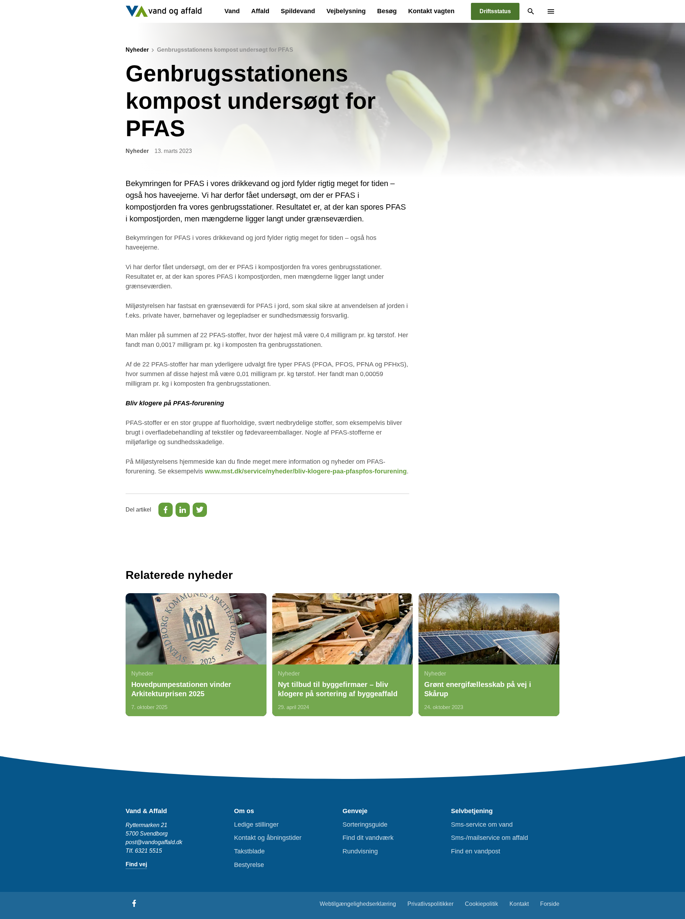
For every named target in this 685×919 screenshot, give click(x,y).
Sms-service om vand (482, 824)
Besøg (387, 11)
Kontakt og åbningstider (267, 837)
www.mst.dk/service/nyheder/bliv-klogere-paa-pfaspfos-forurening (306, 471)
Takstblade (249, 851)
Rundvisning (360, 851)
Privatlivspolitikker (430, 904)
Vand (232, 11)
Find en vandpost (475, 851)
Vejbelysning (346, 11)
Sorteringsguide (364, 824)
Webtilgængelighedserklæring (358, 904)
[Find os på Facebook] (134, 903)
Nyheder (137, 50)
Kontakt (519, 904)
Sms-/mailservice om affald (489, 837)
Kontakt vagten (431, 11)
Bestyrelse (249, 864)
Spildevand (298, 11)
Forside (549, 904)
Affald (260, 11)
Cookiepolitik (481, 904)
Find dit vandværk (368, 837)
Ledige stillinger (256, 824)
